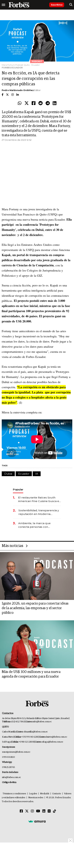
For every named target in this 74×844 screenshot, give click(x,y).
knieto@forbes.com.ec (56, 737)
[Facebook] (33, 103)
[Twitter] (26, 103)
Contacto (56, 794)
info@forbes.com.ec (42, 722)
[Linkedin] (54, 103)
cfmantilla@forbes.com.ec (36, 732)
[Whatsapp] (20, 103)
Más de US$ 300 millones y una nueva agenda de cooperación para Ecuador (31, 674)
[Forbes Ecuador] (19, 4)
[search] (70, 5)
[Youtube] (38, 811)
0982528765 (8, 767)
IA (36, 473)
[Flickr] (49, 811)
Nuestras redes (35, 798)
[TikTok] (54, 811)
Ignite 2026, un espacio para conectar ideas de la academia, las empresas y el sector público (35, 608)
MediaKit (44, 794)
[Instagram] (32, 811)
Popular (18, 489)
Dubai (8, 473)
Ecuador (23, 473)
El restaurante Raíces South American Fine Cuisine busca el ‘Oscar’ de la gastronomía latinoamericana (39, 499)
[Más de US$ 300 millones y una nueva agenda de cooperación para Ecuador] (37, 644)
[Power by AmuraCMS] (37, 821)
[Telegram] (48, 103)
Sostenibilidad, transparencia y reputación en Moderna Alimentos (38, 512)
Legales (33, 794)
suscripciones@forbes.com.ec (16, 752)
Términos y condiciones (14, 794)
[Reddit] (40, 103)
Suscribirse (56, 4)
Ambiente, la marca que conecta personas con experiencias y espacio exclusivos (34, 525)
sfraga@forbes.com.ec (52, 742)
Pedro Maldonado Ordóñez (18, 90)
